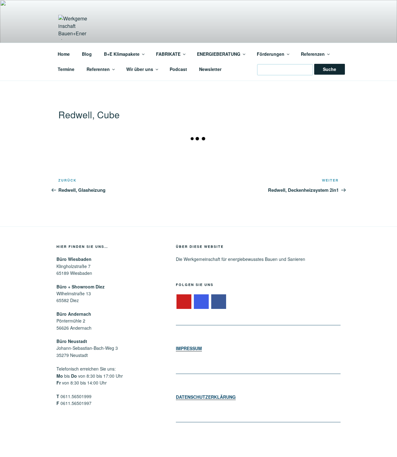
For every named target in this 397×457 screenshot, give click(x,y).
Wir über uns (139, 69)
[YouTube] (183, 301)
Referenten (98, 69)
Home (64, 54)
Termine (66, 69)
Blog (87, 54)
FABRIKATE (168, 54)
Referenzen (313, 54)
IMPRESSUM (189, 348)
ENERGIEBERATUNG (218, 54)
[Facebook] (218, 301)
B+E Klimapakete (122, 54)
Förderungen (270, 54)
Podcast (178, 69)
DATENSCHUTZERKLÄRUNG (206, 397)
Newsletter (210, 69)
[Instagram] (201, 301)
